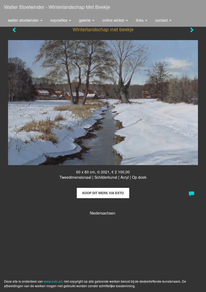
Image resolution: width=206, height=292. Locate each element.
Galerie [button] (85, 20)
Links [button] (140, 20)
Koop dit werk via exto (103, 192)
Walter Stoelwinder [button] (24, 20)
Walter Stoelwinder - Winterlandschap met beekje (57, 6)
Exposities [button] (59, 20)
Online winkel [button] (113, 20)
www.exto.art (53, 281)
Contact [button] (162, 20)
